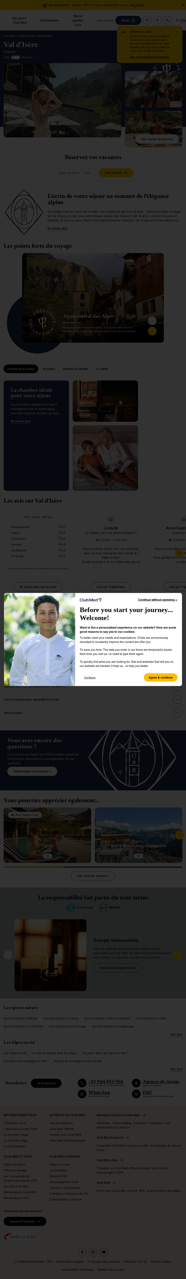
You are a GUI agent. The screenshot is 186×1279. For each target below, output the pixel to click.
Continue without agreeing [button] (157, 600)
